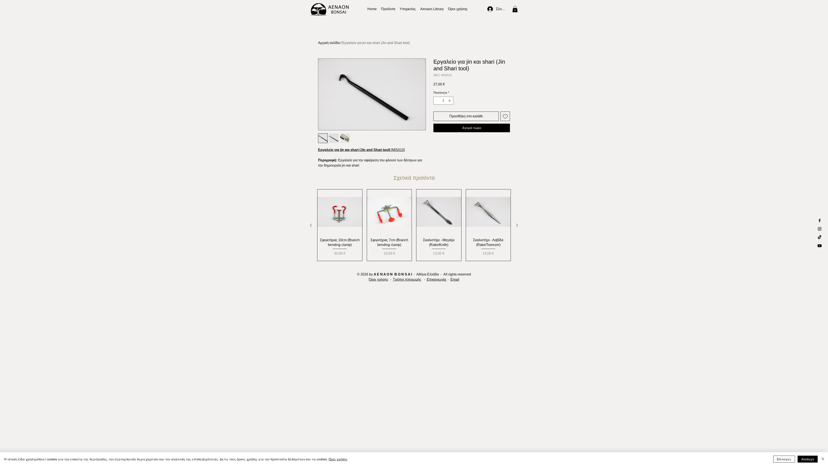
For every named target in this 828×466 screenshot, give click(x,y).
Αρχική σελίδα (329, 43)
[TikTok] (819, 237)
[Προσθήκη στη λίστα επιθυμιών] (505, 116)
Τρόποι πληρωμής (407, 279)
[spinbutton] (443, 100)
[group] (414, 225)
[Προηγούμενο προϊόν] (311, 225)
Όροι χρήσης (378, 279)
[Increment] (450, 100)
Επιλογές (784, 459)
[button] (432, 9)
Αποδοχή (807, 459)
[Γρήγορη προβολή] (339, 211)
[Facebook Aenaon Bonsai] (819, 220)
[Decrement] (436, 100)
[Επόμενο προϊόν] (517, 225)
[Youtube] (819, 245)
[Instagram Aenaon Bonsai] (819, 229)
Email (454, 279)
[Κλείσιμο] (822, 459)
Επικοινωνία (437, 279)
